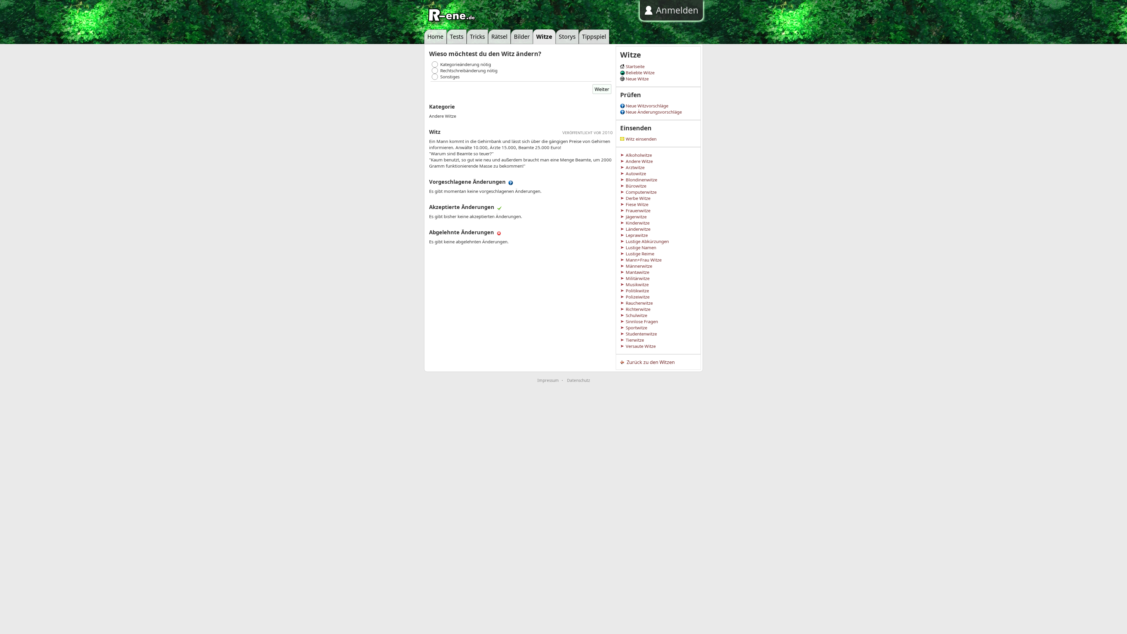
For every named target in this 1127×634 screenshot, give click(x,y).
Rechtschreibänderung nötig (468, 70)
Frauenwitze (638, 210)
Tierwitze (635, 340)
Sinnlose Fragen (642, 321)
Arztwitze (635, 167)
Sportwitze (636, 328)
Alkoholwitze (639, 155)
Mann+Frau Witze (644, 260)
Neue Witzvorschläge (647, 106)
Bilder (522, 37)
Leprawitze (637, 235)
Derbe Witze (638, 198)
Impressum (548, 380)
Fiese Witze (637, 204)
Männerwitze (639, 266)
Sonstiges (450, 77)
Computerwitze (641, 192)
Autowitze (636, 173)
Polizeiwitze (637, 297)
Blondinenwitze (641, 180)
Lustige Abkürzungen (647, 241)
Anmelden (677, 10)
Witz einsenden (641, 139)
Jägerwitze (636, 217)
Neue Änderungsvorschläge (654, 112)
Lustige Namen (641, 247)
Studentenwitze (641, 334)
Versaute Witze (641, 346)
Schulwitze (636, 315)
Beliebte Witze (640, 72)
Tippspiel (594, 37)
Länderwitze (638, 229)
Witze (544, 37)
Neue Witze (637, 79)
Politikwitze (637, 291)
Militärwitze (637, 278)
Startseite (635, 66)
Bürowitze (636, 186)
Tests (456, 37)
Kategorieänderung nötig (465, 64)
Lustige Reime (640, 254)
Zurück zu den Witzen (651, 362)
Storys (567, 37)
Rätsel (499, 37)
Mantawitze (637, 272)
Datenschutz (578, 380)
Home (435, 37)
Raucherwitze (639, 303)
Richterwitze (638, 309)
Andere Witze (639, 161)
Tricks (477, 37)
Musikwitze (637, 284)
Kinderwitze (637, 223)
